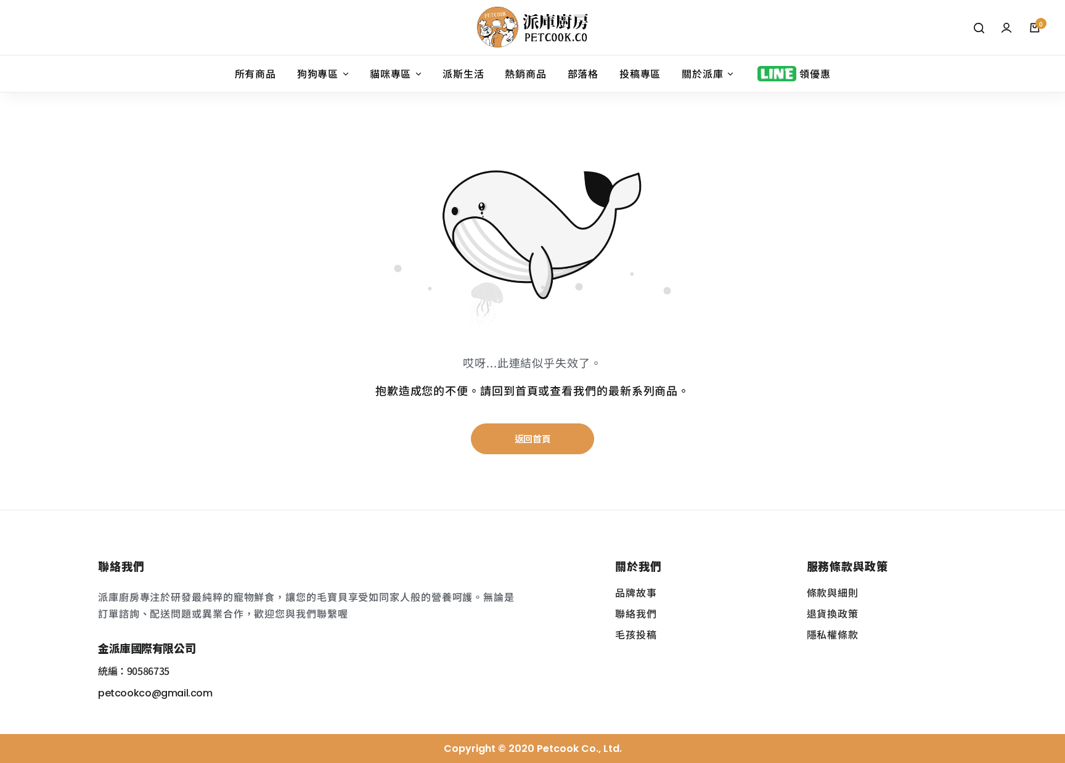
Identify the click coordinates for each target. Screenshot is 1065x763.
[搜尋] (978, 27)
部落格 (583, 74)
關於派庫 (702, 74)
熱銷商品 (525, 74)
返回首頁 (533, 438)
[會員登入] (1006, 27)
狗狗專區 (317, 74)
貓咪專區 (390, 74)
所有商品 (255, 74)
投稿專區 (640, 74)
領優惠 (814, 74)
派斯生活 (463, 74)
